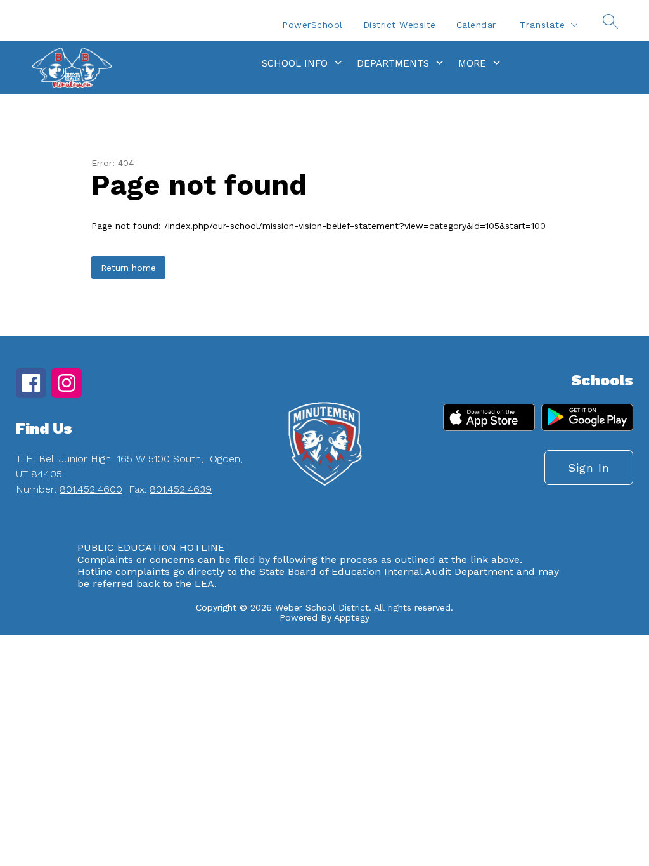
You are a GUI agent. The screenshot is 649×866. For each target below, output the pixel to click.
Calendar (476, 25)
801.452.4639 (181, 489)
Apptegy (351, 617)
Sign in (589, 467)
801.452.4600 (91, 489)
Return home (128, 267)
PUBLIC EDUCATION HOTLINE (150, 547)
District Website (399, 25)
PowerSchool (312, 25)
